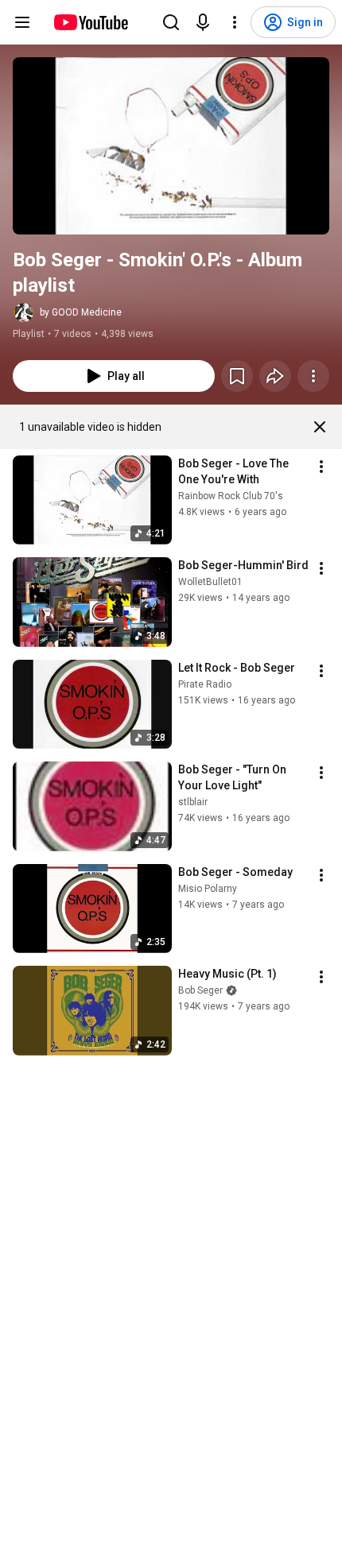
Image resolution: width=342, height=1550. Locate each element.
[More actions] (313, 376)
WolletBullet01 (210, 581)
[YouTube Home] (90, 22)
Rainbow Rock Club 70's (230, 496)
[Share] (275, 376)
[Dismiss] (320, 427)
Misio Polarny (207, 888)
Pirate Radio (204, 684)
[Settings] (234, 22)
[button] (171, 145)
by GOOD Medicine (81, 312)
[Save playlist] (237, 376)
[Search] (171, 22)
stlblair (193, 802)
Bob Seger (200, 990)
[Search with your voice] (203, 22)
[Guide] (22, 22)
